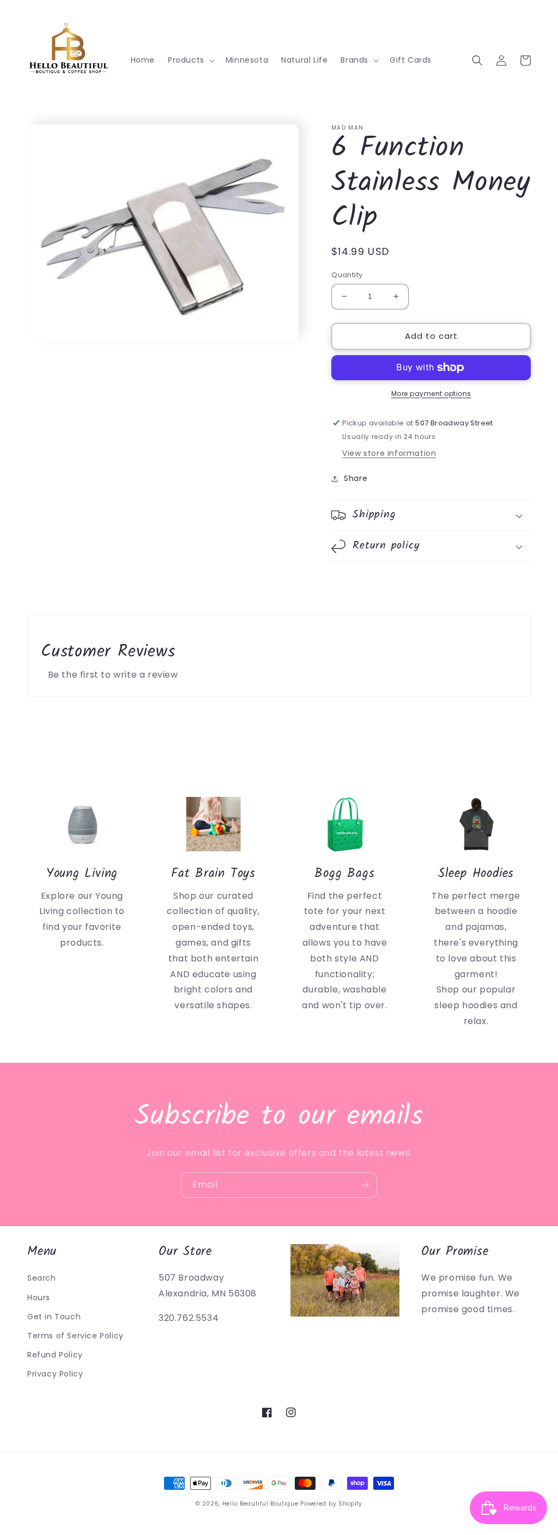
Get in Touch (54, 1316)
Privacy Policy (55, 1373)
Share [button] (355, 478)
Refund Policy (55, 1354)
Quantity (346, 275)
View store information (389, 453)
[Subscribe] (365, 1185)
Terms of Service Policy (75, 1335)
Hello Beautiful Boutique (260, 1504)
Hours (38, 1297)
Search (41, 1277)
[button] (190, 59)
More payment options (431, 393)
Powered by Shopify (331, 1504)
